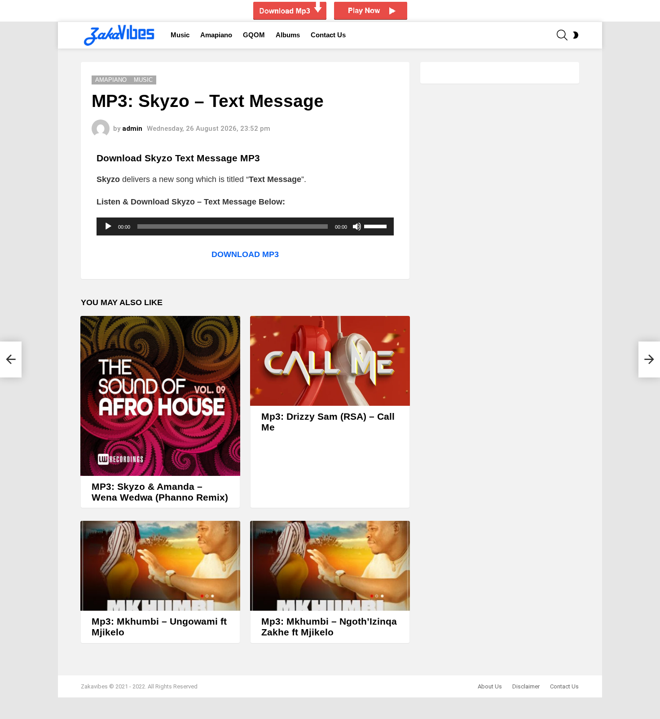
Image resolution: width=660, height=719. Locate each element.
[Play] (108, 226)
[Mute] (356, 226)
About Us (490, 686)
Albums (288, 35)
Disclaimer (526, 686)
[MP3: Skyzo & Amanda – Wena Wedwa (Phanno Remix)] (160, 396)
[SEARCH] (562, 35)
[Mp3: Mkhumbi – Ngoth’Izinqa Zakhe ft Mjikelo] (330, 566)
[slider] (376, 225)
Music (180, 35)
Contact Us (328, 35)
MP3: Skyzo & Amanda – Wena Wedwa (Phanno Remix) (160, 491)
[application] (245, 226)
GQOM (254, 35)
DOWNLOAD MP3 (245, 254)
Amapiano (216, 35)
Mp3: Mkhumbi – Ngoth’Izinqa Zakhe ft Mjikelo (329, 626)
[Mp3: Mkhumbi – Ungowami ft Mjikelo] (160, 566)
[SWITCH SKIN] (575, 35)
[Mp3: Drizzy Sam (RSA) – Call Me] (330, 361)
